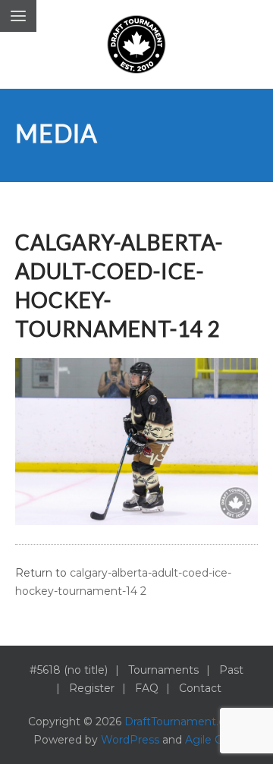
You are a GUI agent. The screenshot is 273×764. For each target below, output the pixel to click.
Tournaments (163, 670)
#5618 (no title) (69, 670)
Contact (200, 688)
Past (231, 670)
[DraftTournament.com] (136, 44)
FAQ (146, 688)
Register (92, 688)
